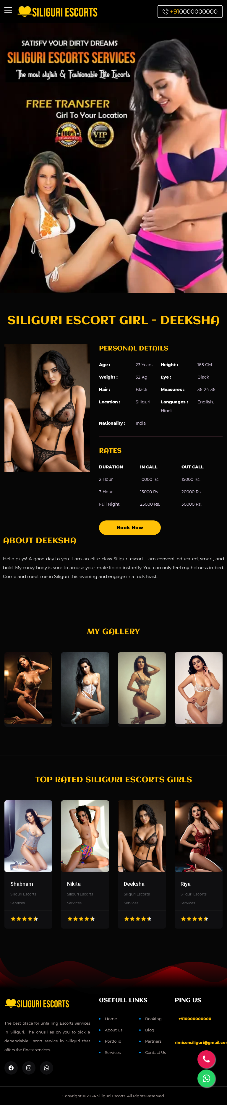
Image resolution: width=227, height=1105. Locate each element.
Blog (149, 1030)
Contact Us (155, 1052)
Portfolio (113, 1041)
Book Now (130, 527)
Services (113, 1052)
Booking (153, 1018)
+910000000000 (195, 1018)
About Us (113, 1030)
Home (111, 1018)
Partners (153, 1041)
